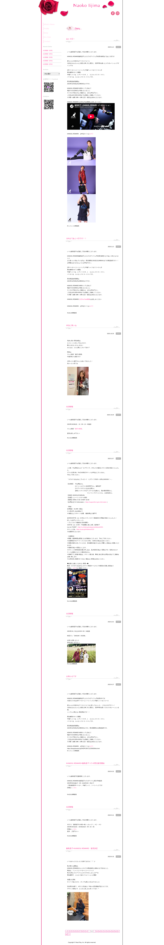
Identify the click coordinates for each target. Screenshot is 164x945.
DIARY (118, 47)
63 (107, 931)
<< (66, 931)
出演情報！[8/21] (47, 54)
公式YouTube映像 (84, 299)
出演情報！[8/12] (47, 64)
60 (99, 931)
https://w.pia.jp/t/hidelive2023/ (85, 529)
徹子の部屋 (78, 429)
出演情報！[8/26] (47, 50)
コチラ (91, 134)
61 (102, 931)
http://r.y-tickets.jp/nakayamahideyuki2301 (91, 527)
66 (116, 931)
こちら (74, 787)
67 (118, 931)
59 (97, 931)
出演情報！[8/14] (47, 60)
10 (86, 931)
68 (66, 934)
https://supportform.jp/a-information (96, 502)
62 (105, 931)
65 (113, 931)
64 (110, 931)
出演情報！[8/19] (47, 57)
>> (69, 934)
